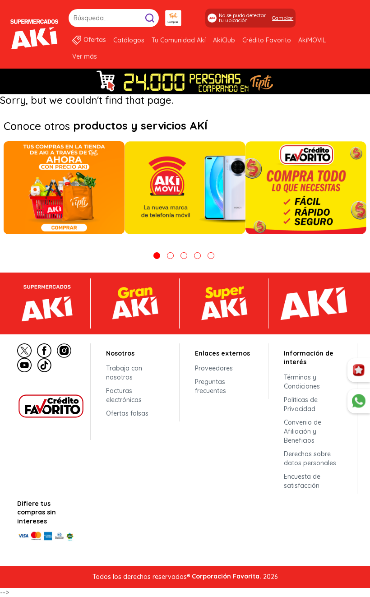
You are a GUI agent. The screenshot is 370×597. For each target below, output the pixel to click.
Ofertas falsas (127, 413)
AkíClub (224, 40)
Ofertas (94, 40)
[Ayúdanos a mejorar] (358, 370)
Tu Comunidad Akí (179, 40)
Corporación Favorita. (226, 576)
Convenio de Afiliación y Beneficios (302, 431)
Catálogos (128, 40)
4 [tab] (197, 255)
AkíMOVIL (312, 40)
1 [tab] (156, 255)
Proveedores (214, 368)
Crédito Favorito (266, 40)
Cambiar (282, 18)
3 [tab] (183, 255)
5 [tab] (211, 255)
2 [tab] (170, 255)
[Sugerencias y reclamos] (358, 401)
